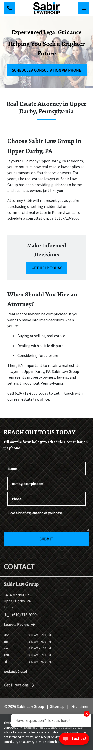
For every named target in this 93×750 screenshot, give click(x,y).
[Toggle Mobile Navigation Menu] (83, 8)
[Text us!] (74, 740)
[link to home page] (46, 8)
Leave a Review (16, 624)
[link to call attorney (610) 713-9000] (9, 8)
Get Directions (16, 684)
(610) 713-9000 (24, 614)
